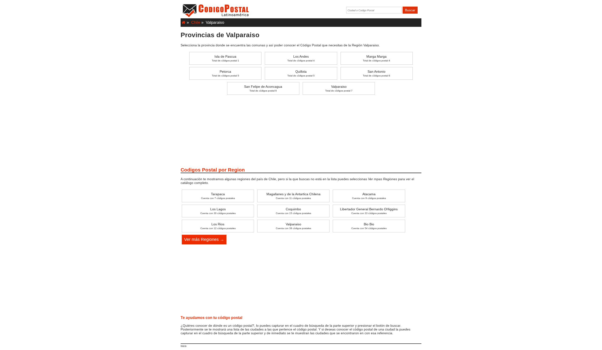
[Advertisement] (301, 130)
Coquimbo (293, 211)
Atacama (369, 195)
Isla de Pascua (225, 58)
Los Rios (218, 226)
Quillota (301, 73)
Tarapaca (218, 195)
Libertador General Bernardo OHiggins (369, 211)
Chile (195, 22)
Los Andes (301, 58)
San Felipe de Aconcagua (263, 88)
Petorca (225, 73)
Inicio (183, 346)
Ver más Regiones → (204, 239)
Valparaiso (338, 88)
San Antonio (376, 73)
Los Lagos (218, 211)
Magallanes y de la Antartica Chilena (293, 195)
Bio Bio (369, 226)
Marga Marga (376, 58)
